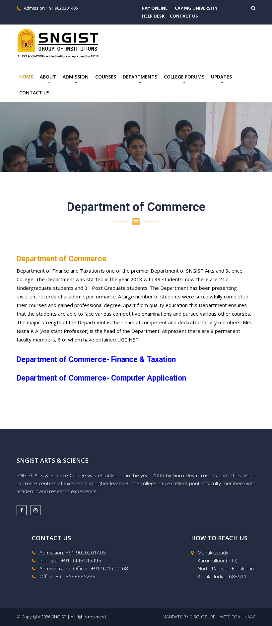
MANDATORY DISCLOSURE (189, 617)
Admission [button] (76, 77)
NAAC (249, 617)
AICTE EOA (230, 617)
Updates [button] (221, 77)
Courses (105, 77)
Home (26, 77)
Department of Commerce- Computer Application (101, 378)
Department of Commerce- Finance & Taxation (96, 359)
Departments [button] (140, 77)
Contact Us (34, 92)
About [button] (48, 77)
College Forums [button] (184, 77)
